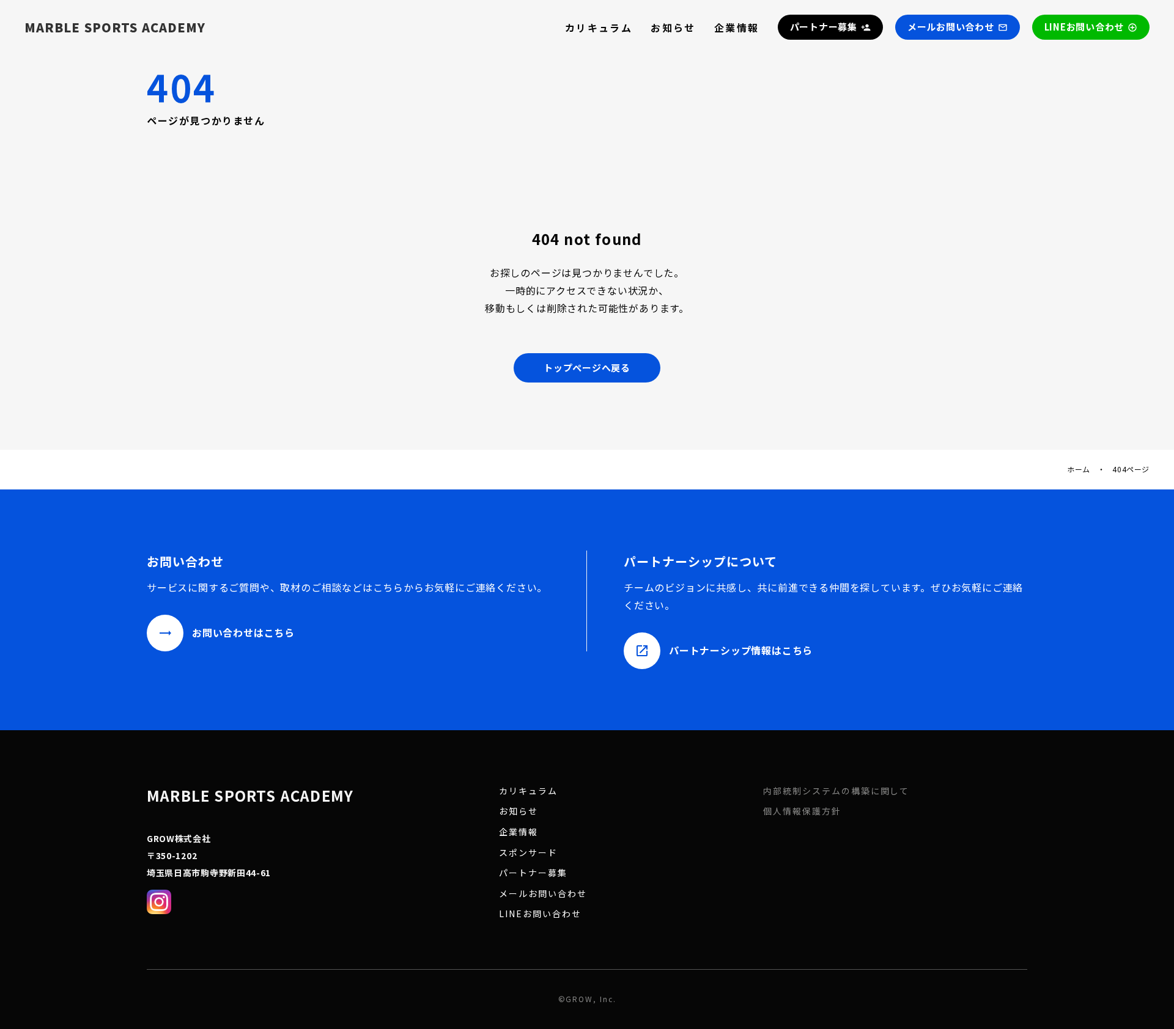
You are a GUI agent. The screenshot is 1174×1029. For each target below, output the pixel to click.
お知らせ (673, 27)
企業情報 (736, 27)
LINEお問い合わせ (540, 914)
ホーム (1078, 469)
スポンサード (528, 853)
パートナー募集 (533, 873)
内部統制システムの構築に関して (836, 791)
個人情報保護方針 (802, 811)
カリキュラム (598, 27)
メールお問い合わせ (543, 893)
